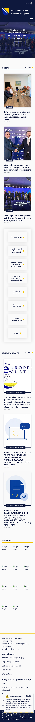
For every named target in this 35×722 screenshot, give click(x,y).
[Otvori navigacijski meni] (31, 18)
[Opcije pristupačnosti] (31, 3)
